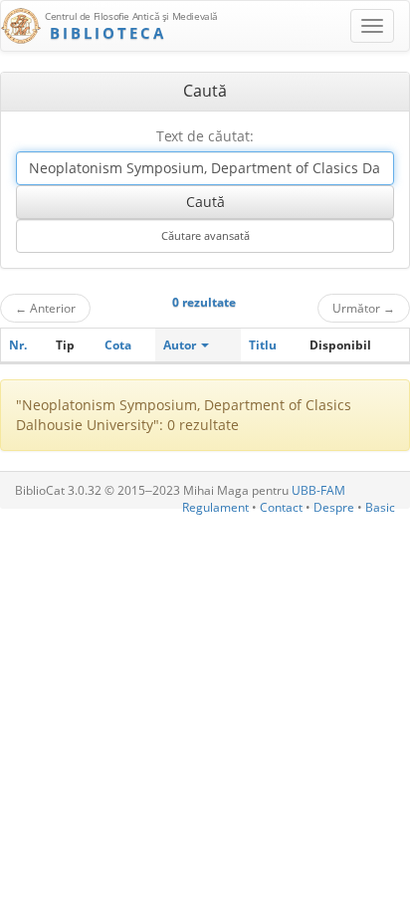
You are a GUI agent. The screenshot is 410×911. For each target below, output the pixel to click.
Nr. (18, 345)
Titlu (263, 345)
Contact (281, 507)
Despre (333, 507)
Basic (380, 507)
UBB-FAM (318, 490)
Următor (363, 308)
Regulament (215, 507)
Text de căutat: (205, 135)
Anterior (45, 308)
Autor (181, 345)
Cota (117, 345)
